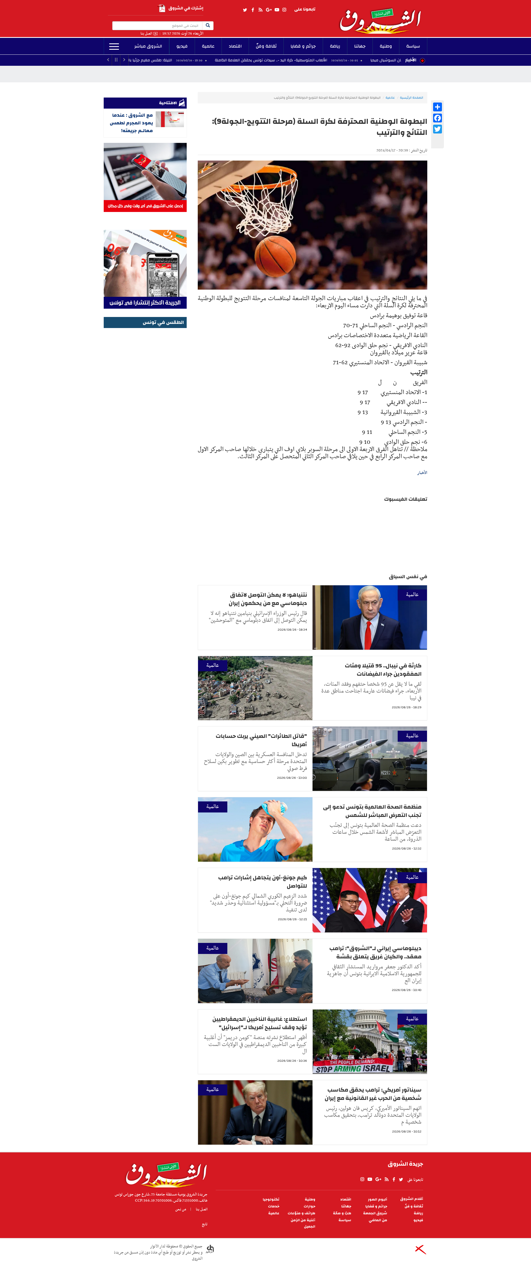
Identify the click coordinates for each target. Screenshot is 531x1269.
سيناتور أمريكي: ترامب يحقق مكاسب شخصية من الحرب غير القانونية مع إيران (373, 1094)
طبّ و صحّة (342, 1213)
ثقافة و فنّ (414, 1206)
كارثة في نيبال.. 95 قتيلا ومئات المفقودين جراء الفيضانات (383, 669)
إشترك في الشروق (185, 8)
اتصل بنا (146, 33)
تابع (204, 1224)
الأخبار (410, 60)
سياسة (413, 46)
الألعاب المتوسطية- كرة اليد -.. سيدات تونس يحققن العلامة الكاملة (329, 60)
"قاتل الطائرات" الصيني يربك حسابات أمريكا (261, 740)
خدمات (273, 1206)
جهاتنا (360, 46)
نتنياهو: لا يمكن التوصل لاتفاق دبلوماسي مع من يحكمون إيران (268, 599)
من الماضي (378, 1220)
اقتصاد (235, 46)
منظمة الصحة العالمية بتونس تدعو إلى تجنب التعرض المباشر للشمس (372, 811)
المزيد (114, 47)
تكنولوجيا (271, 1199)
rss (260, 10)
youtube (277, 10)
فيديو (182, 46)
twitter (245, 10)
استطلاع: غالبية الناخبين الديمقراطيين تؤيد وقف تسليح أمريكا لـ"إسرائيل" (259, 1023)
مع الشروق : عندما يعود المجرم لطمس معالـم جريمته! (131, 123)
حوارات (309, 1206)
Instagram (284, 10)
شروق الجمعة (375, 1213)
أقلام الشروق (411, 1199)
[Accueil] (164, 1173)
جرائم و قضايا (303, 46)
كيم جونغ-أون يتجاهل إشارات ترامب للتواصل (262, 881)
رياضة (335, 46)
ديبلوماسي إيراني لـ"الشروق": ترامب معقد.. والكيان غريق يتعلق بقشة (375, 952)
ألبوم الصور (377, 1199)
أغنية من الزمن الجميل (303, 1223)
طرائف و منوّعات (301, 1213)
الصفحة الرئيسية (411, 98)
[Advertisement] (145, 412)
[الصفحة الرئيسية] (382, 17)
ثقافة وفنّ (266, 46)
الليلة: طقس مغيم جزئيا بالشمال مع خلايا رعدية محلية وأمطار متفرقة (173, 60)
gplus (268, 10)
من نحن (180, 1209)
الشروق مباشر (148, 46)
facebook (252, 10)
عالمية (208, 46)
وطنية (386, 46)
